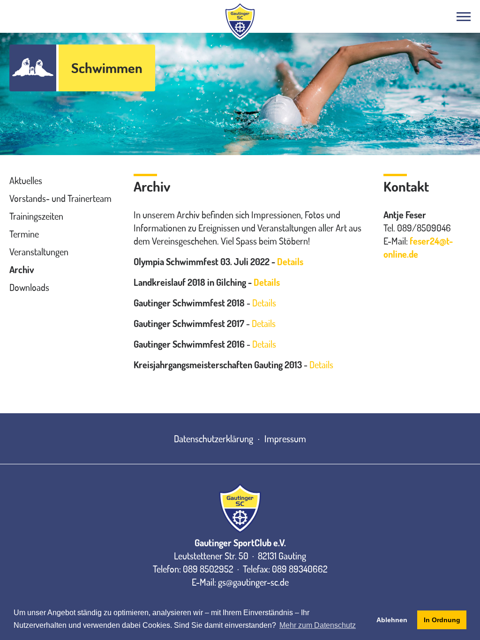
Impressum (285, 438)
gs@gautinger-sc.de (253, 582)
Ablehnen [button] (391, 620)
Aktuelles (25, 180)
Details (290, 261)
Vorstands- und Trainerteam (60, 198)
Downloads (29, 287)
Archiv (21, 269)
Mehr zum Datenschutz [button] (317, 625)
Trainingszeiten (36, 216)
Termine (24, 234)
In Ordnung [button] (442, 620)
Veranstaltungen (38, 252)
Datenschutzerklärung (213, 438)
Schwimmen (106, 67)
